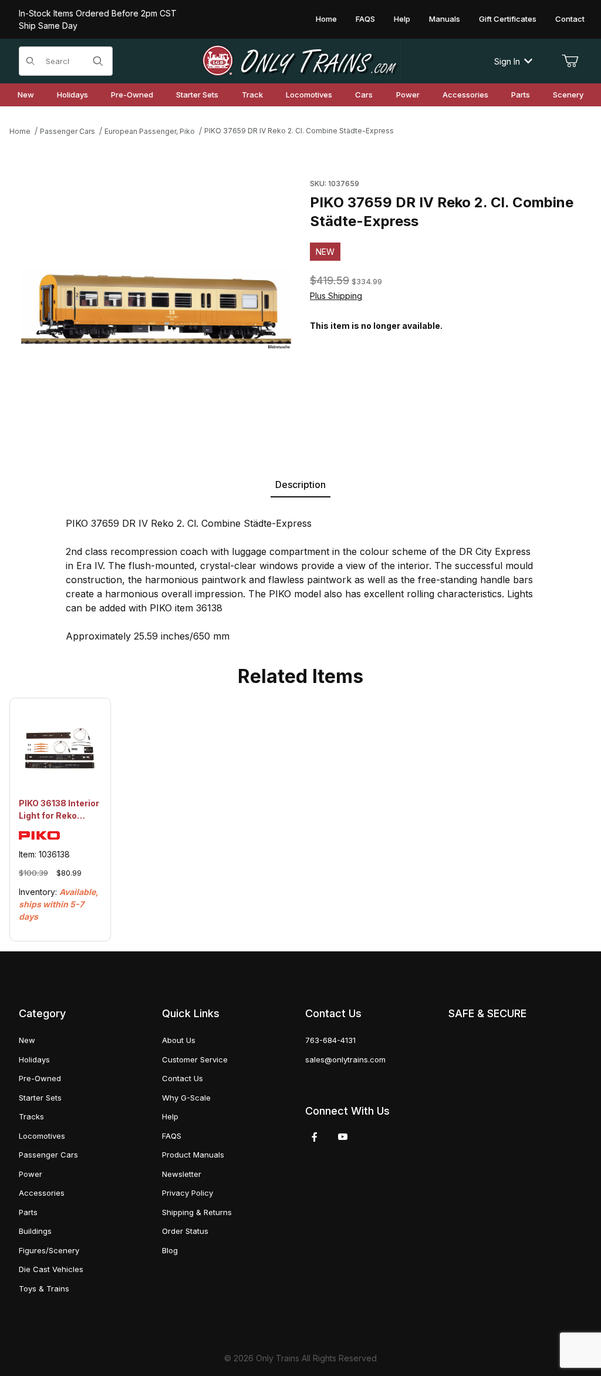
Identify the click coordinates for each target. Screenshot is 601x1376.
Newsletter (181, 1174)
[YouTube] (342, 1137)
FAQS (365, 18)
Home (326, 18)
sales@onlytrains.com (345, 1059)
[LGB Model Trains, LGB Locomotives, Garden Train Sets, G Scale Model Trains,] (300, 61)
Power (30, 1174)
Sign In (507, 61)
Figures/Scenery (49, 1250)
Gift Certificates (507, 18)
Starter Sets (40, 1097)
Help (402, 18)
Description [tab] (300, 484)
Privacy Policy (187, 1192)
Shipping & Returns (197, 1212)
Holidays (34, 1059)
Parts (28, 1212)
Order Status (185, 1231)
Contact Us (182, 1078)
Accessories (42, 1192)
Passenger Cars (67, 131)
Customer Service (195, 1059)
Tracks (31, 1116)
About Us (178, 1040)
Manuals (444, 18)
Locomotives (42, 1136)
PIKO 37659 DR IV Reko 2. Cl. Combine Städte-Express (299, 130)
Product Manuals (193, 1154)
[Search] (98, 61)
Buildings (35, 1231)
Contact (570, 18)
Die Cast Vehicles (51, 1269)
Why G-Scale (186, 1097)
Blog (170, 1250)
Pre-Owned (40, 1078)
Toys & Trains (44, 1288)
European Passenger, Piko (149, 131)
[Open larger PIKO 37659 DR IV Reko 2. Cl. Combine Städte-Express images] (156, 309)
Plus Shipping (336, 296)
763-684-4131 (330, 1040)
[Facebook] (314, 1137)
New (27, 1040)
